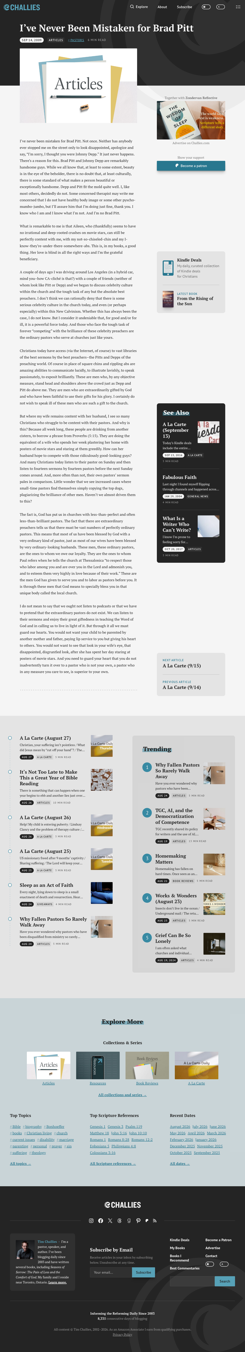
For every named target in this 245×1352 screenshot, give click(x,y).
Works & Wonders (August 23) (176, 898)
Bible (17, 1126)
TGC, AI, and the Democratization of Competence (174, 816)
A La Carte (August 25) (45, 851)
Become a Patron (218, 1240)
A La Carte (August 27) (45, 738)
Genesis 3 (115, 1126)
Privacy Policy (122, 1334)
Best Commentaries (184, 1268)
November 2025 (210, 1146)
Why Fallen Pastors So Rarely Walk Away (53, 922)
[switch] (206, 7)
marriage (66, 1139)
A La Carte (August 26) (45, 817)
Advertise (212, 1248)
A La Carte (196, 1083)
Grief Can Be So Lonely (173, 938)
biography (33, 1126)
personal (40, 1146)
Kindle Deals (198, 268)
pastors (77, 40)
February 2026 (181, 1139)
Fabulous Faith (180, 477)
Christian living (39, 1133)
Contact (211, 1256)
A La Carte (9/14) (182, 687)
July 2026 (199, 1126)
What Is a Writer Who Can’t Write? (177, 524)
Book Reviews (147, 1083)
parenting (20, 1146)
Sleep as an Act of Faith (46, 885)
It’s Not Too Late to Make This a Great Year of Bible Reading (49, 778)
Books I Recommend (179, 1258)
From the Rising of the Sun (195, 301)
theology (39, 1153)
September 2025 (207, 1152)
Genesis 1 (98, 1126)
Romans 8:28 (118, 1139)
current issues (24, 1139)
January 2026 (206, 1139)
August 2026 (180, 1126)
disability (47, 1139)
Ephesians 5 (99, 1146)
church (62, 1133)
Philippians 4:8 (124, 1146)
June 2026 (218, 1126)
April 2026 (196, 1133)
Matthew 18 (99, 1133)
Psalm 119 (133, 1126)
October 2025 (181, 1152)
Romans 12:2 (142, 1139)
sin (69, 1146)
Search (225, 1281)
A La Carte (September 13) (176, 430)
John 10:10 (138, 1133)
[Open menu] (238, 7)
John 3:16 (119, 1133)
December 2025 (182, 1146)
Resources (98, 1083)
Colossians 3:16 (103, 1153)
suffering (20, 1153)
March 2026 (216, 1133)
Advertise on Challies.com (190, 143)
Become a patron (194, 165)
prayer (57, 1146)
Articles (56, 40)
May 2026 (178, 1133)
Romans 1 (98, 1139)
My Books (177, 1248)
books (17, 1133)
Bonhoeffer (55, 1126)
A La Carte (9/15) (182, 665)
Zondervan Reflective (201, 98)
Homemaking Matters (170, 859)
